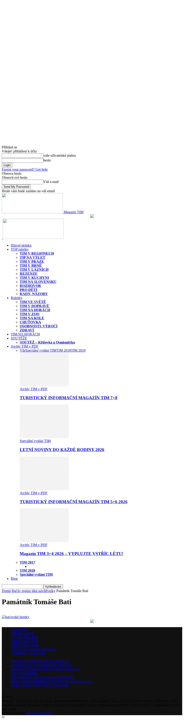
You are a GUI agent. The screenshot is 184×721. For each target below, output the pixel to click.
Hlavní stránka (21, 245)
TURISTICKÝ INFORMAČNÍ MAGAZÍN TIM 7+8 (68, 397)
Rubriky (16, 298)
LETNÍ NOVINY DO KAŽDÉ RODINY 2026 (62, 449)
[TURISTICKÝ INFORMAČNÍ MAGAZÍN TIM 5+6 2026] (44, 489)
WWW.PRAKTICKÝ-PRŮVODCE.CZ (40, 661)
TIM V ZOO (29, 314)
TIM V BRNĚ (31, 265)
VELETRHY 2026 (24, 641)
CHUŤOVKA (30, 322)
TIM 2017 (27, 562)
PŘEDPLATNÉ (22, 633)
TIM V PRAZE (32, 261)
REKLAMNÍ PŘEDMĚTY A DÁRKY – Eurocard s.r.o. (51, 681)
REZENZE (28, 274)
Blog (14, 578)
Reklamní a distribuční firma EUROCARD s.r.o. (45, 669)
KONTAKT (19, 629)
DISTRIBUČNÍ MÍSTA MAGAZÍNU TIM (42, 677)
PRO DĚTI (28, 290)
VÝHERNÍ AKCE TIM (28, 653)
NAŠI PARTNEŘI (24, 673)
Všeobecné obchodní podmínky (33, 649)
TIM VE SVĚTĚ (33, 302)
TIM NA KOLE (32, 318)
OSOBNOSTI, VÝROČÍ (38, 326)
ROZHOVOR (30, 286)
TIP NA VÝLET (32, 257)
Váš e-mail (51, 182)
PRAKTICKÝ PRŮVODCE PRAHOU (40, 685)
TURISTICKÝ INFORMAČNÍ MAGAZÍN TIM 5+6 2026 (73, 501)
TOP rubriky (20, 249)
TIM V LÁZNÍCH (34, 269)
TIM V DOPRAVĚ (34, 306)
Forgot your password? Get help (25, 169)
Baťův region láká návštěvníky (33, 591)
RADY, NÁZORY (34, 294)
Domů (6, 591)
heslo (47, 160)
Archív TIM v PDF (24, 346)
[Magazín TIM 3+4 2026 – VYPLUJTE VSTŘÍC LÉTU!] (44, 541)
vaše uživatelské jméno (59, 155)
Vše (22, 350)
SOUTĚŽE (19, 338)
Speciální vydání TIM (40, 350)
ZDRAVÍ (27, 330)
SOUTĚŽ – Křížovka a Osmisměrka (47, 342)
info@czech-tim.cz (39, 713)
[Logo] (2, 238)
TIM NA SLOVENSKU (38, 282)
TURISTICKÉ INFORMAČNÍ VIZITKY (41, 665)
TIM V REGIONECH (37, 253)
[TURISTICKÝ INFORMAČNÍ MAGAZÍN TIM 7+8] (44, 385)
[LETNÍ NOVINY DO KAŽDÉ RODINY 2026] (44, 437)
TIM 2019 (78, 350)
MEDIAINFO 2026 (25, 645)
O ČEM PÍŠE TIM (24, 637)
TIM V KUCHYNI (34, 278)
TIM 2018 (63, 350)
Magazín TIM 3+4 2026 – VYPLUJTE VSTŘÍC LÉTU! (71, 553)
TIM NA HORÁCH (35, 310)
